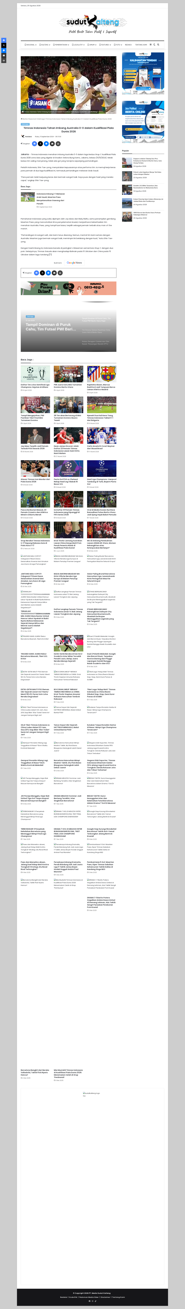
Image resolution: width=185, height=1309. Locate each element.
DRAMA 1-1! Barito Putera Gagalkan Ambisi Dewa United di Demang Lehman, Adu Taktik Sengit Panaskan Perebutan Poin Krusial (101, 902)
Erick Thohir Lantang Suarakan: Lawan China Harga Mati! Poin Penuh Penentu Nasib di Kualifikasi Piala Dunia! (68, 544)
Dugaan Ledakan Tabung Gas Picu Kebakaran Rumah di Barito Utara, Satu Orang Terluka (147, 161)
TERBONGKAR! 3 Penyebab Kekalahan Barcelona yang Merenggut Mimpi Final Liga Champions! (33, 832)
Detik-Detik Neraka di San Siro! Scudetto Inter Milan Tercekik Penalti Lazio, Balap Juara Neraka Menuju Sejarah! (68, 657)
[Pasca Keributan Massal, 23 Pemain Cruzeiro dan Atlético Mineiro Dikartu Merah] (35, 499)
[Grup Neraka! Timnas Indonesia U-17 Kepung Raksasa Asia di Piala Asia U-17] (35, 530)
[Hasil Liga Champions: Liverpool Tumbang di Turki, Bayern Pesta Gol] (101, 468)
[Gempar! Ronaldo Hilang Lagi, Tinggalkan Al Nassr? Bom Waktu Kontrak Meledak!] (35, 749)
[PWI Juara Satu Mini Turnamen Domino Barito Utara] (68, 374)
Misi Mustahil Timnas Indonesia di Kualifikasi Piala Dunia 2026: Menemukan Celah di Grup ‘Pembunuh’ (68, 1074)
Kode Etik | (74, 1297)
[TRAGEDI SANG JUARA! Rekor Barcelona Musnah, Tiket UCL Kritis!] (35, 643)
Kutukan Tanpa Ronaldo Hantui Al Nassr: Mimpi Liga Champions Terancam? (101, 727)
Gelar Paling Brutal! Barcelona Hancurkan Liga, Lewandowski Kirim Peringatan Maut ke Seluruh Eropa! (101, 577)
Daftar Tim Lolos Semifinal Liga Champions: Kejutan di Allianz (35, 385)
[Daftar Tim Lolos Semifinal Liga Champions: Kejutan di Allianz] (35, 374)
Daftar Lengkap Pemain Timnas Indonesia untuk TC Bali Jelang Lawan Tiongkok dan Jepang (68, 611)
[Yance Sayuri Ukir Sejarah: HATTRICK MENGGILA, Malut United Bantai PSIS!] (68, 714)
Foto (117, 45)
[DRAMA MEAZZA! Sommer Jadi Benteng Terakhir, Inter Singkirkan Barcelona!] (68, 785)
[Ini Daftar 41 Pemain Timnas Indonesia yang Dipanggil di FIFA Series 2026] (68, 499)
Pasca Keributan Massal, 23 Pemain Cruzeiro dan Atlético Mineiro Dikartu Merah (34, 512)
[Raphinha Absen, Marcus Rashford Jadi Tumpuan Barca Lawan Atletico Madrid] (101, 374)
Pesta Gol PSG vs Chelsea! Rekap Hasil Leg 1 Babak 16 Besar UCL (66, 481)
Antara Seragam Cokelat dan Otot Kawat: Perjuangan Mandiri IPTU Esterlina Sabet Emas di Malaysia (51, 326)
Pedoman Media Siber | (90, 1297)
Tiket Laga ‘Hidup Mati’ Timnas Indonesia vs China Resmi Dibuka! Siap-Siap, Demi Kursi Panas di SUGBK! (101, 693)
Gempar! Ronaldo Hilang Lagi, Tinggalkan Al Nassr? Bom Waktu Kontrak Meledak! (34, 762)
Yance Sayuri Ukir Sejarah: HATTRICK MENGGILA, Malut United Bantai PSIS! (66, 727)
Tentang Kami (141, 45)
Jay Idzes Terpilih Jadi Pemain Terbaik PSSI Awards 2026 (34, 447)
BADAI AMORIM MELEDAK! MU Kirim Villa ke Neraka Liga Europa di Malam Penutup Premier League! (67, 577)
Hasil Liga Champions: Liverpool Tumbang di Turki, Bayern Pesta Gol (101, 481)
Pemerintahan (61, 45)
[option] (68, 326)
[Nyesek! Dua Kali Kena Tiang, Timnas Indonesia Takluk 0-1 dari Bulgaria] (101, 404)
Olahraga (41, 119)
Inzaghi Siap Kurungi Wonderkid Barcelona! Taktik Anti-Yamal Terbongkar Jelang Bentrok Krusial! (101, 832)
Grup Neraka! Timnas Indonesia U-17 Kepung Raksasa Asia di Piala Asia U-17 (35, 543)
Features (105, 45)
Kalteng (44, 45)
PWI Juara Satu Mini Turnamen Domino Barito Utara (68, 385)
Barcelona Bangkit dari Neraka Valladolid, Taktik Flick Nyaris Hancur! (35, 1072)
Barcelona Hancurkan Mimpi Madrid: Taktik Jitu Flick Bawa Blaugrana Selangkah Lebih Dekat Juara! (67, 764)
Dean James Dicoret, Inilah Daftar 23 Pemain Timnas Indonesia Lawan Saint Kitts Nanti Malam (67, 450)
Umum (92, 45)
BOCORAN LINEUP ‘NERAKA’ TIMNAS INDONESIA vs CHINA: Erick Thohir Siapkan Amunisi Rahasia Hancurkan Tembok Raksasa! (67, 694)
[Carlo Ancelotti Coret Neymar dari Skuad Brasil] (101, 435)
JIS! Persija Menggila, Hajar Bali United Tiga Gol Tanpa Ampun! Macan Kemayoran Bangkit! (35, 798)
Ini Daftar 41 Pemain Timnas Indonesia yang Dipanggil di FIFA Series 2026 (67, 512)
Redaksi (128, 45)
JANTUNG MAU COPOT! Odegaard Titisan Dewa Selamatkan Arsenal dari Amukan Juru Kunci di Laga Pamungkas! (33, 579)
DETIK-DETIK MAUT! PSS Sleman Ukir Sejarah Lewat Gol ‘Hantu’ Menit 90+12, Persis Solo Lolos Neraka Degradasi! (35, 693)
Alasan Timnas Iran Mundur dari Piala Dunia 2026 (35, 480)
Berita (24, 119)
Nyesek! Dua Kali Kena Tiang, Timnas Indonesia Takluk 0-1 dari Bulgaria (100, 418)
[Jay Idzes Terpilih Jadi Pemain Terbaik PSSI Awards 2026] (35, 435)
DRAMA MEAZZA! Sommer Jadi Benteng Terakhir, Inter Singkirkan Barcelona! (67, 798)
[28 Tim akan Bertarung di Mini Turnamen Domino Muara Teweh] (68, 404)
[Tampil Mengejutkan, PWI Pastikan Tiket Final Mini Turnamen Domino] (35, 404)
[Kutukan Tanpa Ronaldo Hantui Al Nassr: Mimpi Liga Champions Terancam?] (101, 714)
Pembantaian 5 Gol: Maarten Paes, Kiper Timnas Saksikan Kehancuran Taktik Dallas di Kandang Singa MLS (100, 866)
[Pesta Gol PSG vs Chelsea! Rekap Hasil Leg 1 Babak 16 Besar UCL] (68, 468)
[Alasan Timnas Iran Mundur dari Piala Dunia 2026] (35, 468)
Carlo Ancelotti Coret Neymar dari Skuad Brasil (101, 447)
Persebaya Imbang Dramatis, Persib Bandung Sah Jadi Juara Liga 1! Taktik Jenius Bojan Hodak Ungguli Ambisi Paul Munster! (68, 867)
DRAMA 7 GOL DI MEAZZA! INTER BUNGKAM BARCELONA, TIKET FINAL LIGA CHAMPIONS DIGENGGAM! (68, 832)
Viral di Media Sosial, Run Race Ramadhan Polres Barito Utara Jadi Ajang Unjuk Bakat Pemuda (101, 512)
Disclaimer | (106, 1297)
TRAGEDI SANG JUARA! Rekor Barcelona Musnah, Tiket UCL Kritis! (34, 656)
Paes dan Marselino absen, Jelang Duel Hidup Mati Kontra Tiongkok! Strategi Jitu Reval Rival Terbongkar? (35, 866)
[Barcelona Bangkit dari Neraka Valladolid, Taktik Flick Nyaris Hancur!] (35, 973)
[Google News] (74, 263)
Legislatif (78, 45)
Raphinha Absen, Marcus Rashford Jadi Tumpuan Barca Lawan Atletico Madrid (101, 387)
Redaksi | (64, 1297)
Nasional (30, 45)
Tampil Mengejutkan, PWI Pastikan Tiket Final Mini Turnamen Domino (32, 418)
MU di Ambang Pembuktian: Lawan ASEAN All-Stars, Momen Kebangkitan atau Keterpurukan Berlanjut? (101, 544)
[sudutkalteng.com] (92, 24)
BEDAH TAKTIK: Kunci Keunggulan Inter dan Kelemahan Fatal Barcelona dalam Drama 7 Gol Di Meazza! (101, 799)
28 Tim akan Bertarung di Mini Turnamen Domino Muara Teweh (67, 418)
